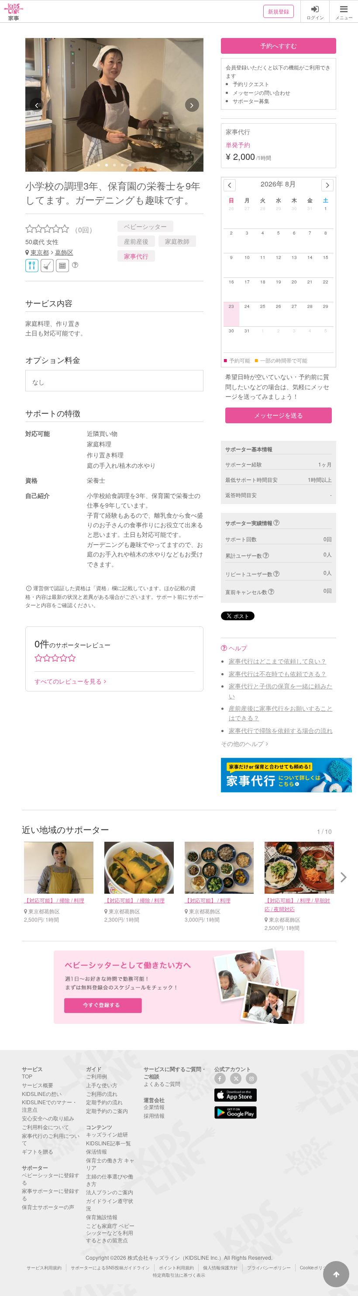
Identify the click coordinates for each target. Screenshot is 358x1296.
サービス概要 (37, 1085)
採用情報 (154, 1115)
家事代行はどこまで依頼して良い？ (278, 661)
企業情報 (154, 1106)
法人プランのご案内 (109, 1192)
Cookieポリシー (315, 1268)
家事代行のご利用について (50, 1139)
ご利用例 (96, 1076)
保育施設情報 (101, 1216)
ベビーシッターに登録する (50, 1178)
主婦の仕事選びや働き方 (109, 1179)
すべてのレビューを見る (68, 681)
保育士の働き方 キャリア (110, 1163)
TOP (27, 1076)
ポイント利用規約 (176, 1268)
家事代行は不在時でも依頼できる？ (278, 673)
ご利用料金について (45, 1126)
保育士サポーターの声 (48, 1206)
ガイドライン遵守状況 (109, 1204)
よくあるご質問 (162, 1083)
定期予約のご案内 (107, 1110)
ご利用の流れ (101, 1093)
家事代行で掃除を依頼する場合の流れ (281, 730)
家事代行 (136, 256)
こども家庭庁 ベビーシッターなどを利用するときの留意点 (110, 1233)
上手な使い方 (101, 1085)
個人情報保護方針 (220, 1268)
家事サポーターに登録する (50, 1194)
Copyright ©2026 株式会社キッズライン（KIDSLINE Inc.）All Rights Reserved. (179, 1257)
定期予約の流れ (104, 1102)
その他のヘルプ (242, 743)
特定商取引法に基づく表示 (179, 1275)
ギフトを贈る (37, 1151)
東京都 (40, 252)
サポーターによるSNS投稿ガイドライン (110, 1268)
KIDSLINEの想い (42, 1093)
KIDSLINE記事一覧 (108, 1143)
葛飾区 (64, 252)
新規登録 (278, 11)
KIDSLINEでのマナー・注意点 (49, 1105)
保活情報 (96, 1151)
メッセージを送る (278, 415)
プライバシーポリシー (269, 1268)
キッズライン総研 (107, 1134)
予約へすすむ (278, 45)
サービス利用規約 (44, 1268)
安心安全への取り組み (48, 1118)
